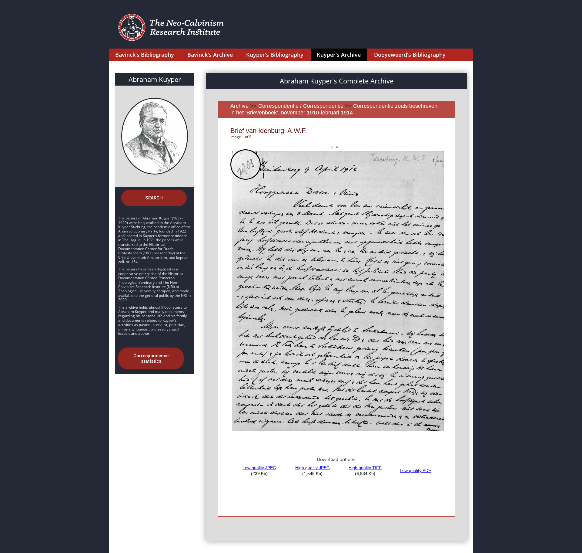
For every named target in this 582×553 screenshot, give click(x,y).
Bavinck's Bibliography (144, 54)
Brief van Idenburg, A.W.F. (268, 130)
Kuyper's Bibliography (274, 54)
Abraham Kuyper (155, 79)
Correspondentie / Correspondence (300, 106)
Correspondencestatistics (151, 358)
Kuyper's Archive (339, 54)
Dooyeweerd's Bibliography (410, 54)
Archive (239, 106)
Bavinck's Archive (210, 54)
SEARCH (154, 198)
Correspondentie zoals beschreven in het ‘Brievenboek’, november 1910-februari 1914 (333, 109)
